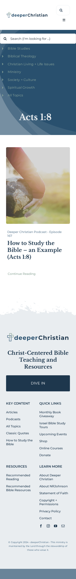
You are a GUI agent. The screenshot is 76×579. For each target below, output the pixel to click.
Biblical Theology (22, 56)
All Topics (15, 95)
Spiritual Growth (21, 87)
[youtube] (55, 526)
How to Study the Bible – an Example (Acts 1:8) (34, 250)
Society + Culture (22, 80)
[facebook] (41, 526)
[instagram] (48, 526)
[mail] (63, 526)
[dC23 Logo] (27, 13)
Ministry (14, 72)
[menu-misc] (38, 334)
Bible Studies (19, 48)
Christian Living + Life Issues (31, 64)
